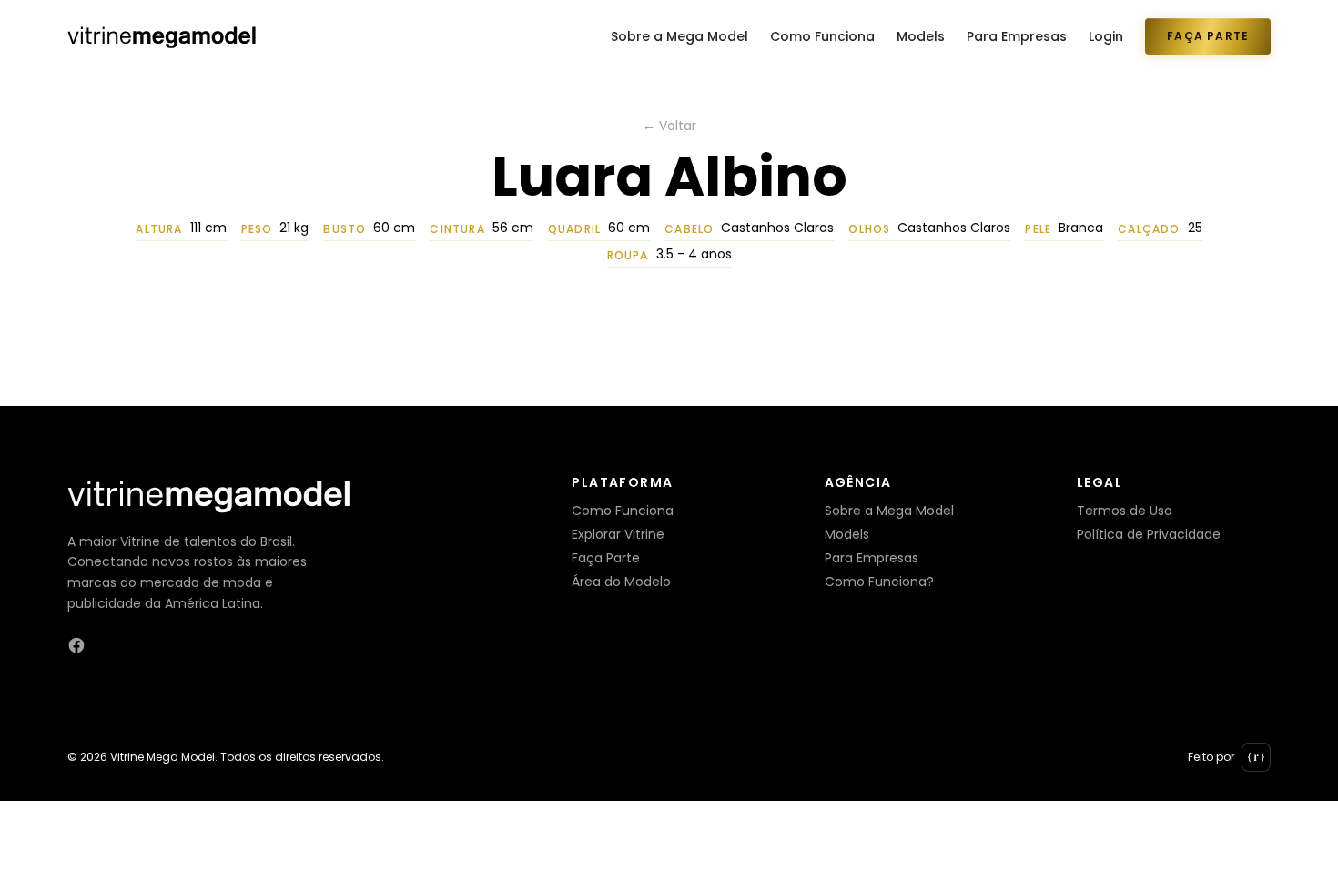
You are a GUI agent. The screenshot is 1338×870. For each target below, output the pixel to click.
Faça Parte (1208, 36)
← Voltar (669, 125)
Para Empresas (1017, 36)
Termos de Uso (1124, 510)
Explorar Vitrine (618, 534)
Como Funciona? (879, 581)
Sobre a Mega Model (679, 36)
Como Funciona (822, 36)
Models (921, 36)
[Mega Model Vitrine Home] (162, 36)
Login (1106, 36)
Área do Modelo (621, 581)
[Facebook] (76, 645)
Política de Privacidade (1149, 534)
